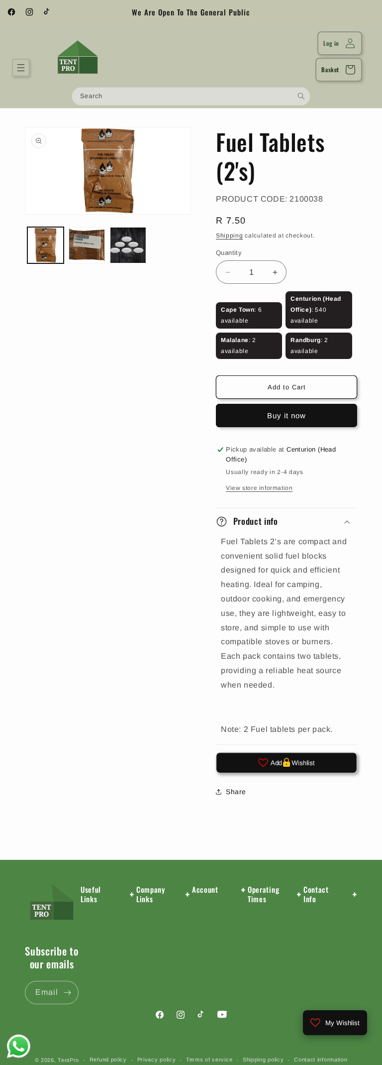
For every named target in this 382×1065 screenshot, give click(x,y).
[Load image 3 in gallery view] (128, 245)
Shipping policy (263, 1060)
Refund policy (108, 1060)
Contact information (320, 1060)
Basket (330, 69)
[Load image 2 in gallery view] (87, 245)
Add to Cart (287, 387)
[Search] (301, 96)
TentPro (68, 1060)
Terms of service (209, 1060)
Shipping (229, 235)
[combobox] (191, 96)
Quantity (229, 252)
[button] (21, 68)
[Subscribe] (67, 992)
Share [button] (236, 792)
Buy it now (286, 415)
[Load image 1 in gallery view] (45, 245)
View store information (259, 487)
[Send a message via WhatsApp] (18, 1046)
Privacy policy (156, 1060)
